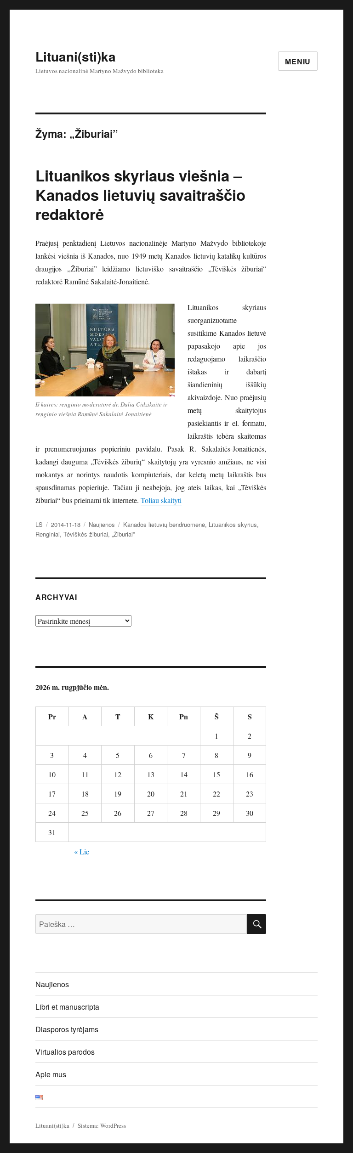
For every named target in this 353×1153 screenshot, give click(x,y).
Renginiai (47, 534)
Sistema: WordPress (102, 1125)
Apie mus (50, 1074)
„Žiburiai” (123, 534)
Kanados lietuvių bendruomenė (164, 524)
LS (39, 524)
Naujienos (102, 524)
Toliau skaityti (161, 500)
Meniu (298, 61)
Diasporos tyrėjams (66, 1029)
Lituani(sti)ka (75, 56)
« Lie (81, 851)
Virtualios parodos (65, 1051)
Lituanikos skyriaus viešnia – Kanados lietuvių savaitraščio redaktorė (140, 194)
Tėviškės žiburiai (85, 534)
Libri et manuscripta (67, 1006)
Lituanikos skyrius (233, 524)
